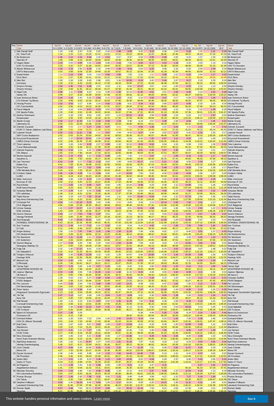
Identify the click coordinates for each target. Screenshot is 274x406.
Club (19, 48)
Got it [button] (251, 398)
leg (56, 45)
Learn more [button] (102, 398)
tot (59, 45)
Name (20, 45)
